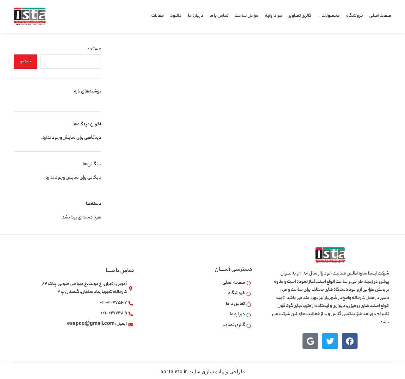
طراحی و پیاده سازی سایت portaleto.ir (202, 372)
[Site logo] (30, 16)
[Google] (310, 341)
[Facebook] (350, 341)
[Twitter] (330, 341)
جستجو (94, 49)
